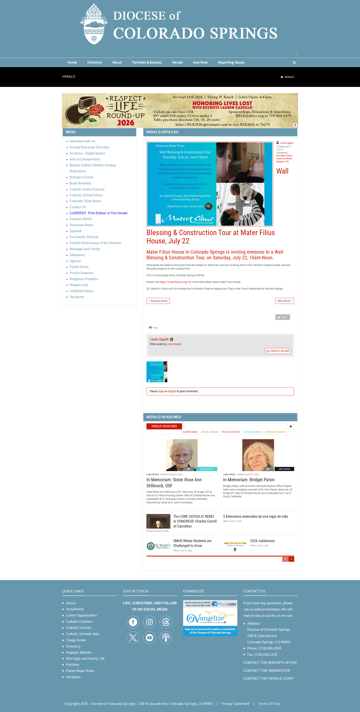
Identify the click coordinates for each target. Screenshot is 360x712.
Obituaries (284, 469)
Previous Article (159, 300)
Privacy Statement (235, 703)
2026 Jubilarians (262, 541)
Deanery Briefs (284, 158)
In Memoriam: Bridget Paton (249, 479)
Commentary (206, 469)
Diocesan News (284, 155)
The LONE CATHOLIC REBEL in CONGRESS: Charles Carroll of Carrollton (195, 521)
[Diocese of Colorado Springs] (180, 23)
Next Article (284, 300)
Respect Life (282, 161)
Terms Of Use (269, 703)
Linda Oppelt (287, 142)
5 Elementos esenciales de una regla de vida (255, 516)
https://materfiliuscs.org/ (174, 282)
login (161, 391)
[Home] (282, 77)
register (172, 391)
